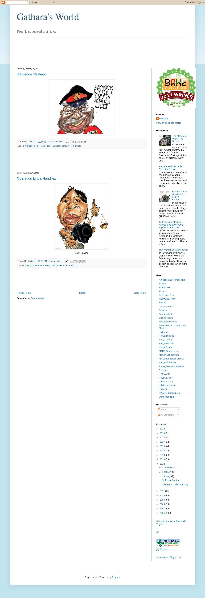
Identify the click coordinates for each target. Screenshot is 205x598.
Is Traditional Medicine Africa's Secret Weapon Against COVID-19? (171, 225)
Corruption (30, 146)
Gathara (163, 118)
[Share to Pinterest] (85, 141)
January (166, 476)
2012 (162, 463)
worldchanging (166, 397)
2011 (162, 491)
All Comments (167, 415)
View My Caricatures (169, 393)
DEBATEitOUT (166, 306)
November (167, 467)
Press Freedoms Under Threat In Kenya (171, 167)
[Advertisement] (81, 160)
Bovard (162, 302)
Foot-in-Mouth (166, 314)
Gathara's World (48, 16)
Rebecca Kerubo (66, 265)
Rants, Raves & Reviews (171, 366)
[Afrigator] (161, 549)
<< (157, 557)
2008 (162, 504)
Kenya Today (165, 339)
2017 (162, 442)
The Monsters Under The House (179, 139)
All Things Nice (166, 295)
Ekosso (163, 310)
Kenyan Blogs (169, 557)
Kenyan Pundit (166, 343)
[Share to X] (79, 141)
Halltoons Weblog (168, 321)
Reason (163, 370)
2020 (162, 428)
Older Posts (140, 293)
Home (82, 293)
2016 (162, 446)
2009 (162, 500)
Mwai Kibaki (46, 146)
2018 (162, 437)
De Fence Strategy (31, 74)
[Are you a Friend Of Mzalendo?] (157, 532)
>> (179, 557)
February (167, 472)
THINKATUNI (166, 381)
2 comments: (55, 261)
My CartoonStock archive (171, 358)
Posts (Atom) (37, 298)
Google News (166, 318)
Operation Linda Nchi (62, 146)
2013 (162, 459)
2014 (162, 455)
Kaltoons (163, 332)
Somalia (77, 146)
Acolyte (162, 283)
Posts (163, 409)
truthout (163, 389)
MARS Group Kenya (169, 351)
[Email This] (73, 141)
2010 (162, 495)
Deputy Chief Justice (34, 265)
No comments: (56, 141)
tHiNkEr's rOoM (167, 385)
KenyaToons (165, 347)
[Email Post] (67, 141)
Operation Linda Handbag (37, 178)
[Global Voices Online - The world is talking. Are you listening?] (168, 546)
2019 (162, 433)
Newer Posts (24, 293)
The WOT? (165, 374)
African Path (165, 287)
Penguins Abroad (167, 362)
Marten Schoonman (169, 355)
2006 (162, 513)
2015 (162, 450)
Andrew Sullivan (167, 299)
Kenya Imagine (166, 335)
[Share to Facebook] (82, 141)
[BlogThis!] (76, 141)
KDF (38, 146)
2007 (162, 508)
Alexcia (162, 291)
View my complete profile (168, 123)
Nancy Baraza (51, 265)
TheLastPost (165, 377)
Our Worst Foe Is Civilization (173, 250)
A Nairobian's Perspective (172, 280)
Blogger (116, 577)
